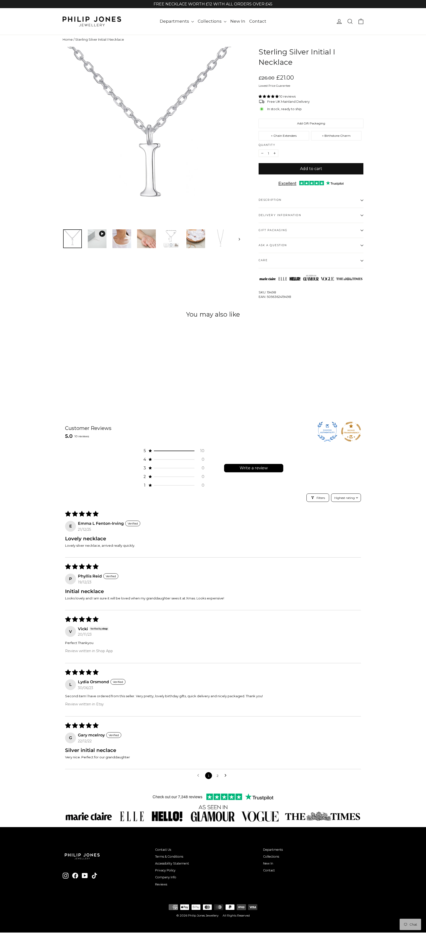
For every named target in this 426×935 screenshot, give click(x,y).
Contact (257, 21)
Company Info (165, 877)
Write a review (254, 468)
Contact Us (163, 849)
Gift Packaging (273, 230)
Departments (175, 21)
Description (270, 200)
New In (237, 21)
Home (68, 39)
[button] (269, 96)
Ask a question (273, 245)
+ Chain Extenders (284, 135)
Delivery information (280, 215)
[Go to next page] (227, 775)
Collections (210, 21)
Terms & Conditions (169, 856)
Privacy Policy (165, 870)
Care (263, 260)
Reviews (161, 884)
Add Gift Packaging (311, 123)
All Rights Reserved (236, 915)
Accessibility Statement (172, 863)
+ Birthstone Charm (336, 135)
